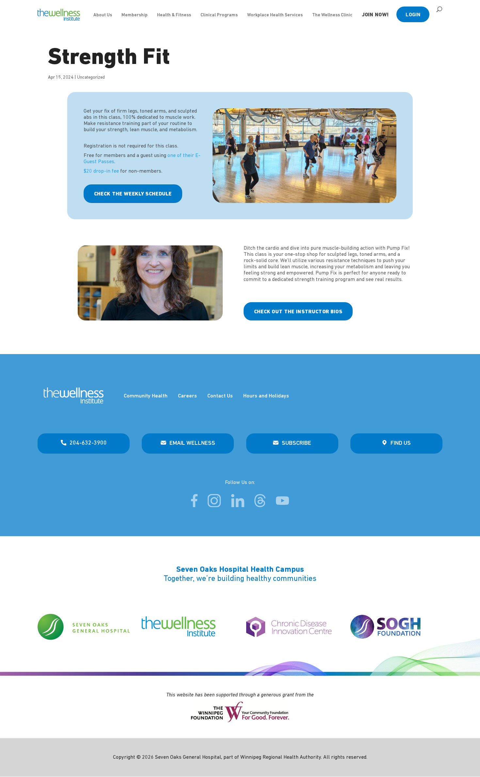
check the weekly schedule (133, 194)
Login (413, 15)
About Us (102, 15)
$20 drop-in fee (101, 171)
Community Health (146, 396)
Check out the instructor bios (298, 312)
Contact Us (220, 396)
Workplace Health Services (275, 15)
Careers (187, 396)
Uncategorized (91, 77)
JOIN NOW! (375, 15)
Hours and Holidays (266, 396)
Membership (134, 15)
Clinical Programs (219, 15)
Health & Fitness (174, 15)
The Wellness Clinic (332, 15)
